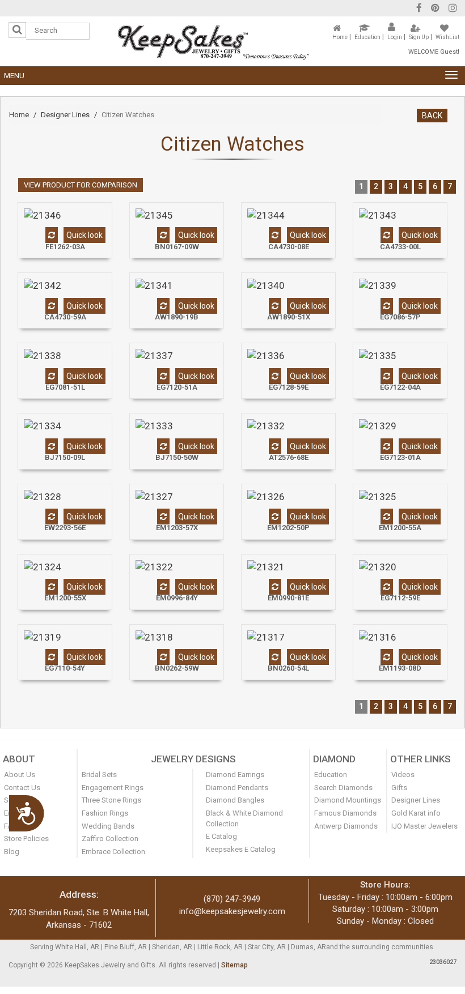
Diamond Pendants (237, 787)
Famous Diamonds (345, 813)
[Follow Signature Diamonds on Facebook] (419, 9)
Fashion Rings (105, 813)
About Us (19, 774)
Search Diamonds (343, 787)
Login (394, 37)
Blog (11, 851)
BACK (432, 115)
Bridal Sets (99, 774)
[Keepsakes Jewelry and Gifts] (213, 41)
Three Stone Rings (111, 800)
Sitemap (234, 965)
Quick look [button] (84, 235)
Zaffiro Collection (110, 838)
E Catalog (221, 836)
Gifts (399, 787)
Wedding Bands (108, 826)
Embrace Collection (113, 851)
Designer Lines (65, 114)
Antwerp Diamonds (346, 826)
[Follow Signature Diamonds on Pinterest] (435, 9)
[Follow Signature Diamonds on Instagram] (453, 9)
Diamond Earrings (235, 774)
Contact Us (22, 787)
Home (340, 37)
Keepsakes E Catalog (241, 849)
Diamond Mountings (347, 800)
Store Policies (26, 838)
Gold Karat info (416, 813)
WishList (447, 37)
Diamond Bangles (235, 800)
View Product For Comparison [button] (80, 185)
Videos (403, 774)
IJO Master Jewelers (424, 826)
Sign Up (419, 37)
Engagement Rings (112, 787)
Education (367, 37)
